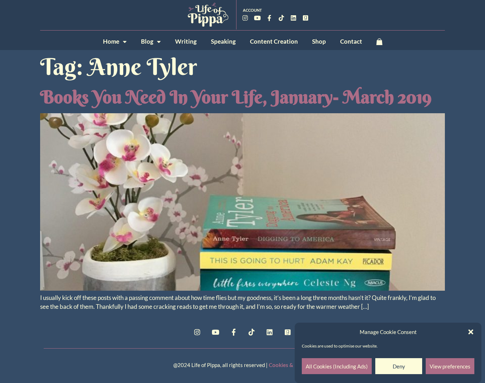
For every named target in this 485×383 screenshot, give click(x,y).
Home (111, 41)
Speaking (223, 41)
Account (252, 10)
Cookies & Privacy (290, 365)
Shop (319, 41)
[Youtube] (257, 18)
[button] (470, 331)
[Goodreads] (306, 18)
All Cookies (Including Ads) (337, 366)
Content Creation (274, 41)
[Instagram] (245, 18)
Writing (186, 41)
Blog (147, 41)
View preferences (450, 366)
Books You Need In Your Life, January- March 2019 (236, 97)
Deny (399, 366)
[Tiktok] (282, 18)
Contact (351, 41)
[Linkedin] (294, 18)
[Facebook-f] (269, 18)
